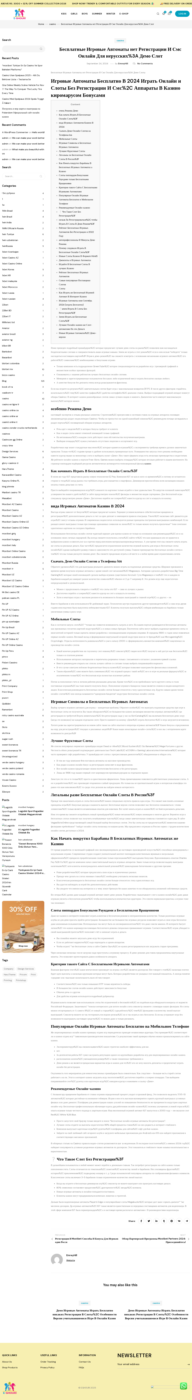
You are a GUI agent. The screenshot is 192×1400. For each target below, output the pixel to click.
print (33, 974)
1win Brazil (7, 216)
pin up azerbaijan (11, 621)
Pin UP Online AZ (10, 639)
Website (70, 1260)
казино (147, 463)
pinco (5, 656)
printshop (21, 980)
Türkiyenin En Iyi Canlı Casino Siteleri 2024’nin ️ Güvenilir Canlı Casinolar (31, 875)
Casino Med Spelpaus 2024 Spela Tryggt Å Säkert (23, 100)
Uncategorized (9, 756)
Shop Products (10, 1367)
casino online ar (10, 416)
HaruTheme (8, 469)
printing (8, 980)
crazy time (7, 445)
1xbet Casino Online (12, 263)
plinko (5, 668)
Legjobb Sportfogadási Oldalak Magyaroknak (30, 813)
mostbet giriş (9, 533)
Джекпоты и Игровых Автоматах (75, 260)
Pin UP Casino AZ (10, 633)
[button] (182, 13)
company (8, 968)
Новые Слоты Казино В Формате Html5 (78, 256)
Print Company (9, 686)
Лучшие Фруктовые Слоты (72, 151)
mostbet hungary (11, 539)
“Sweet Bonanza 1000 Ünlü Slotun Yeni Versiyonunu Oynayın (30, 846)
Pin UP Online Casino (12, 645)
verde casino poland (12, 768)
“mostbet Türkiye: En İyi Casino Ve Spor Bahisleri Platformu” (22, 67)
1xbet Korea (8, 269)
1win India (7, 222)
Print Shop (7, 691)
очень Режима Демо (68, 110)
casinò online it (9, 422)
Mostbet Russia (10, 562)
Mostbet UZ (8, 574)
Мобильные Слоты (68, 138)
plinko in (6, 674)
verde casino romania (13, 774)
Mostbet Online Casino (14, 551)
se (3, 721)
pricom (23, 974)
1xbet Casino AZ (10, 257)
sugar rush (7, 738)
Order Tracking (48, 1361)
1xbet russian (8, 298)
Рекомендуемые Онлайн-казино (74, 207)
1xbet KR (6, 275)
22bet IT (6, 316)
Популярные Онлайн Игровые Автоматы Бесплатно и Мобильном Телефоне (76, 199)
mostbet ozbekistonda (14, 557)
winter (110, 13)
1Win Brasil (7, 210)
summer (97, 13)
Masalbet (7, 498)
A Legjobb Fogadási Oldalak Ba (29, 831)
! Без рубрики (8, 193)
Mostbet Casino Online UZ (15, 521)
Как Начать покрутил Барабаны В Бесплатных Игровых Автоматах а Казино (75, 167)
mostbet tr (7, 568)
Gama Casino (9, 457)
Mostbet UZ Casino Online (15, 586)
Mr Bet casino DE (11, 592)
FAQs (81, 1367)
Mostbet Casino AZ (12, 515)
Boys (85, 13)
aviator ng (7, 339)
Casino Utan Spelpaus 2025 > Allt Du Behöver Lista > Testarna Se (21, 77)
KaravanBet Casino (12, 474)
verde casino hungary (13, 762)
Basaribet (7, 357)
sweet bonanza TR (11, 750)
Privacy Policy (47, 1367)
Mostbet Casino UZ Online (15, 527)
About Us (7, 1361)
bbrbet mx (7, 369)
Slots (4, 727)
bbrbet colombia (10, 363)
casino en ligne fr (10, 404)
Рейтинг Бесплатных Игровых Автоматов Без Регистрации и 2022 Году (76, 232)
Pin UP (5, 603)
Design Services (10, 451)
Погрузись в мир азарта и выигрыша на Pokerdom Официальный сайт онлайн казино (21, 112)
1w (3, 204)
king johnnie (8, 486)
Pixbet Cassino (9, 662)
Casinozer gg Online (12, 439)
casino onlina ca (10, 410)
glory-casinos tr (10, 463)
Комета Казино (9, 785)
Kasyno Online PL (11, 480)
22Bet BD (7, 310)
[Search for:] (23, 176)
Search (6, 40)
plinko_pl (6, 680)
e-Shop (124, 13)
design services (26, 968)
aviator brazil (8, 334)
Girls (74, 13)
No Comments (145, 63)
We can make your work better (28, 137)
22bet (5, 304)
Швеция (6, 791)
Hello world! (38, 132)
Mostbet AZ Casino (12, 504)
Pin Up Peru (8, 650)
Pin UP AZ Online (10, 615)
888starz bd (8, 322)
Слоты (62, 288)
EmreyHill (123, 63)
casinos (6, 433)
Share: (132, 1221)
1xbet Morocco (10, 287)
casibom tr (7, 392)
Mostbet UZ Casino (12, 580)
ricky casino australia (13, 715)
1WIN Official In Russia (13, 228)
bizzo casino (8, 375)
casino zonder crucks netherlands (19, 427)
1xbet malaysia (9, 281)
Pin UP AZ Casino (10, 609)
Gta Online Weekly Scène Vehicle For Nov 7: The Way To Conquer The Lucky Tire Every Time (23, 89)
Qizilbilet (6, 703)
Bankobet (7, 351)
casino (120, 40)
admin (5, 137)
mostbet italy (9, 545)
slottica (6, 733)
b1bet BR (6, 345)
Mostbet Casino (10, 510)
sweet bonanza (10, 744)
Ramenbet (7, 709)
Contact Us (85, 1361)
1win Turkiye (8, 234)
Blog (4, 380)
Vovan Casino (9, 779)
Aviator (6, 328)
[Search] (41, 176)
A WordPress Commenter (15, 132)
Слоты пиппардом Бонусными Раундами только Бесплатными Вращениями (74, 179)
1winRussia (7, 246)
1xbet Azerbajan (10, 251)
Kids (63, 13)
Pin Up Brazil (8, 627)
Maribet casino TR (11, 492)
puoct (5, 697)
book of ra (7, 386)
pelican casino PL (11, 598)
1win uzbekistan (10, 240)
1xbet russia (8, 292)
